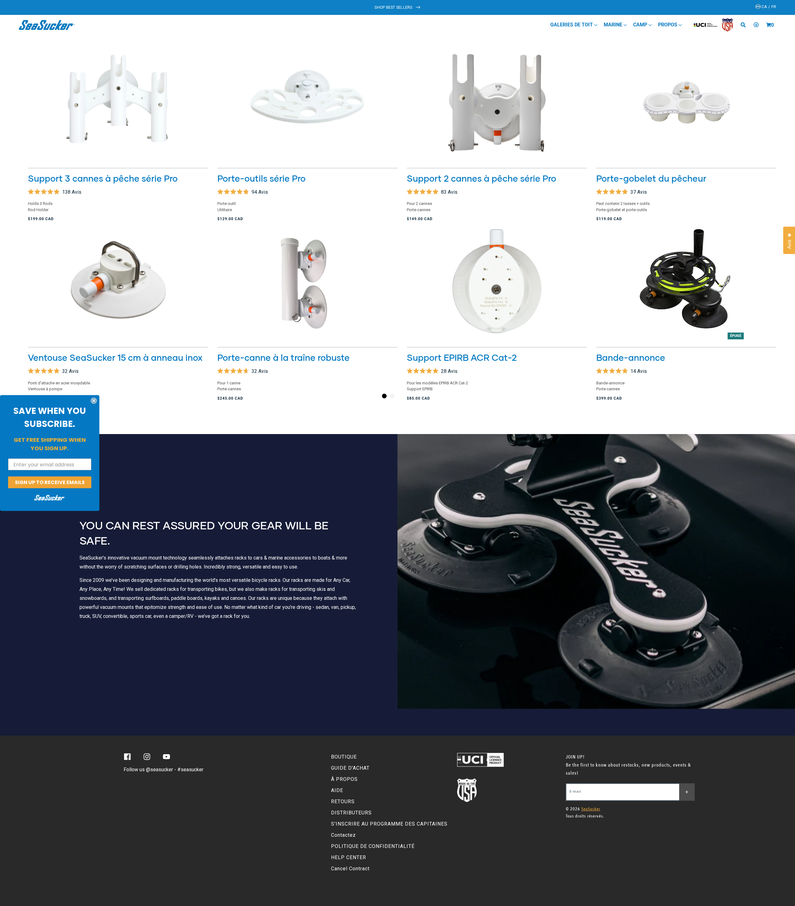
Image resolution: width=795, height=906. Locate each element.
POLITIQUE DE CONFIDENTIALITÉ (373, 846)
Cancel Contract (350, 869)
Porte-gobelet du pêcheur (651, 178)
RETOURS (343, 801)
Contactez (343, 835)
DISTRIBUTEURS (351, 813)
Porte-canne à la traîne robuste (283, 357)
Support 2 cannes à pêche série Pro (481, 178)
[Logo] (46, 25)
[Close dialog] (94, 401)
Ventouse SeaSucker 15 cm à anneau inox (115, 357)
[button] (768, 25)
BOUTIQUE (344, 757)
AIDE (337, 790)
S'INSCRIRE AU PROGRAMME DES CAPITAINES (389, 824)
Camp (640, 25)
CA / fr (768, 6)
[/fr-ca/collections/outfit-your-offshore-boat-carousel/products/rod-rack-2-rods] (497, 102)
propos (668, 25)
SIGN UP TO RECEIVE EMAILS (50, 482)
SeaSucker (590, 809)
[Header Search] (745, 24)
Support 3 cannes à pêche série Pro (103, 178)
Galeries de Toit (572, 25)
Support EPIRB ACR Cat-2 (462, 357)
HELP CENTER (348, 857)
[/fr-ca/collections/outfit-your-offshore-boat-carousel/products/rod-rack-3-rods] (118, 102)
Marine (614, 25)
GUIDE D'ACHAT (350, 768)
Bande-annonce (630, 357)
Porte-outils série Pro (261, 178)
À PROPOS (344, 779)
